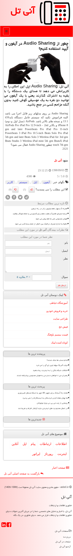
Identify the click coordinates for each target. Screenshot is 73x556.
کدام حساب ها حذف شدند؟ (57, 360)
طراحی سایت (60, 318)
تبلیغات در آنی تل (63, 542)
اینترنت (62, 454)
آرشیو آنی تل (65, 546)
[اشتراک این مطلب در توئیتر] (20, 196)
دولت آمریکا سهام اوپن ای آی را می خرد (52, 365)
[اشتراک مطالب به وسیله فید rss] (8, 196)
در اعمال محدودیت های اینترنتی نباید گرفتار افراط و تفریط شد (43, 408)
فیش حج (63, 326)
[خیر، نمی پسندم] (15, 190)
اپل (35, 182)
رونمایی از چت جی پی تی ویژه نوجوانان (52, 403)
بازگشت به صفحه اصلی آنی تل (22, 473)
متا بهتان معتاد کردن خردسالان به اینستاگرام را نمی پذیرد (45, 398)
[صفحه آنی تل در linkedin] (3, 526)
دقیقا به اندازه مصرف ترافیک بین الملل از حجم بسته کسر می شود (41, 224)
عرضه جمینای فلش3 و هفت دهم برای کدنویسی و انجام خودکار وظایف (40, 214)
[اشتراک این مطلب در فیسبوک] (14, 196)
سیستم (23, 182)
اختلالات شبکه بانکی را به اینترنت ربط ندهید (50, 370)
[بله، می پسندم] (32, 190)
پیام (33, 444)
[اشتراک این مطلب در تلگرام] (26, 196)
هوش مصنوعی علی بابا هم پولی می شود (51, 219)
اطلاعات (61, 444)
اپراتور (36, 454)
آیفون (46, 182)
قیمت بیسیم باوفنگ (57, 334)
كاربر (10, 182)
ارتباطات (45, 444)
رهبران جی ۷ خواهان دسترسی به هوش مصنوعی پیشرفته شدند (42, 375)
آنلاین (15, 444)
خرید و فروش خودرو (57, 310)
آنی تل (23, 10)
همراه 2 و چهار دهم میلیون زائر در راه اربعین (49, 209)
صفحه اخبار (59, 467)
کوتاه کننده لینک (59, 342)
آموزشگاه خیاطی (59, 302)
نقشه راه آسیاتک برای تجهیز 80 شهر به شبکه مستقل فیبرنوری (43, 393)
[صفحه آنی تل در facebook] (9, 526)
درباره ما (67, 537)
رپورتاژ (48, 454)
